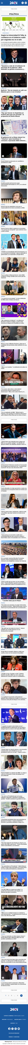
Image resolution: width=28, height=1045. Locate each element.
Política (3, 159)
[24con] (13, 2)
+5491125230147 (7, 1019)
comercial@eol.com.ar (14, 1015)
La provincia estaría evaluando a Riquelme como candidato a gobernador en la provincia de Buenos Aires (13, 984)
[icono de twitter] (22, 3)
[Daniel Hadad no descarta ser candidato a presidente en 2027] (14, 150)
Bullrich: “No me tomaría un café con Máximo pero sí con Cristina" (14, 91)
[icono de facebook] (9, 1029)
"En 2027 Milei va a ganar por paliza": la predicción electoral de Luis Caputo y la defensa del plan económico (12, 891)
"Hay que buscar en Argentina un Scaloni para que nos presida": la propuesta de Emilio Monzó (12, 114)
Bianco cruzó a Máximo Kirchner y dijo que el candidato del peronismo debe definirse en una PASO (14, 345)
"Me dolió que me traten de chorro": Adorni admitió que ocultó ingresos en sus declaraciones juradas (12, 630)
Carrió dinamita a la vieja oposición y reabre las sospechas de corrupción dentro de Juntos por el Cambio (14, 490)
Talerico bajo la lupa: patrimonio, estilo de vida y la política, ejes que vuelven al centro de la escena (13, 513)
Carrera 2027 (4, 88)
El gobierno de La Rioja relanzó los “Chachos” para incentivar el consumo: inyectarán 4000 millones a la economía (14, 140)
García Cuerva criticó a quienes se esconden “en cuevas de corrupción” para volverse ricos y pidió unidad (13, 230)
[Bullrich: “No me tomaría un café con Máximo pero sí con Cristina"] (14, 80)
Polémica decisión (5, 135)
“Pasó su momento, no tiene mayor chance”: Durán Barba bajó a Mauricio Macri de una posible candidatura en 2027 (13, 937)
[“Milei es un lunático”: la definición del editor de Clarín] (14, 356)
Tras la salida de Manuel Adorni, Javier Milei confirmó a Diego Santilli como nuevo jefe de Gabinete (13, 276)
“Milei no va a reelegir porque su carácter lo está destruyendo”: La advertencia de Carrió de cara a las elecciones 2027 (14, 914)
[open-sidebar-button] (2, 3)
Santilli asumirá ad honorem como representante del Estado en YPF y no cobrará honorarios (13, 184)
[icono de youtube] (19, 1029)
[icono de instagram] (26, 3)
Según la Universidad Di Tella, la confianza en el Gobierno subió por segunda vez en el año (13, 37)
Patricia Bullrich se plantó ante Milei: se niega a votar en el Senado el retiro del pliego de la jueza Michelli (14, 774)
